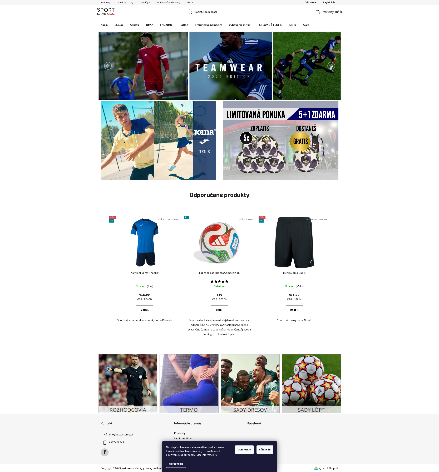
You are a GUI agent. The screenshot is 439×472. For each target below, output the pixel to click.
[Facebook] (105, 452)
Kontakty (105, 2)
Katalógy (145, 2)
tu (215, 455)
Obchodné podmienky (168, 2)
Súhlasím (265, 449)
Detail (145, 310)
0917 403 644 (116, 442)
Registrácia (329, 2)
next (335, 281)
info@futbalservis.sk (121, 434)
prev (103, 281)
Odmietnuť (244, 449)
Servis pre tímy (125, 2)
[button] (108, 66)
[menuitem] (104, 25)
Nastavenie (176, 464)
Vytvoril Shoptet (328, 468)
